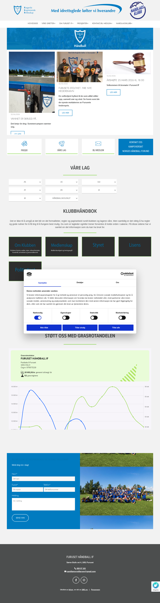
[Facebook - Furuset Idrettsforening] (76, 580)
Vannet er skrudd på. (24, 118)
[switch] (66, 318)
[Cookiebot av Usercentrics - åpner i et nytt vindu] (123, 274)
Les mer (17, 134)
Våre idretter (48, 23)
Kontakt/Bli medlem (101, 23)
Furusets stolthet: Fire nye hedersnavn (75, 90)
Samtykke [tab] (42, 283)
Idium (71, 590)
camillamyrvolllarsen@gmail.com (81, 571)
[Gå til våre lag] (61, 143)
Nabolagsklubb (123, 23)
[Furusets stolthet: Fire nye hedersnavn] (80, 67)
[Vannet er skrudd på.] (32, 82)
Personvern (95, 590)
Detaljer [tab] (80, 282)
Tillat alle (116, 328)
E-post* (15, 485)
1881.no (85, 590)
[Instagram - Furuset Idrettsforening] (84, 580)
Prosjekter (82, 23)
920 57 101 (81, 568)
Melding (15, 495)
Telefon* (47, 485)
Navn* (14, 474)
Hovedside (33, 23)
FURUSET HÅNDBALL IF (80, 557)
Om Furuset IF (65, 23)
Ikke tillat (44, 328)
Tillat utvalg (80, 328)
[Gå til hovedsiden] (29, 10)
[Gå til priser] (24, 144)
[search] (150, 27)
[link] (48, 23)
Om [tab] (117, 282)
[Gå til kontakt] (98, 143)
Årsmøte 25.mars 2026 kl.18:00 (125, 80)
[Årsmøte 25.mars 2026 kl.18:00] (128, 63)
